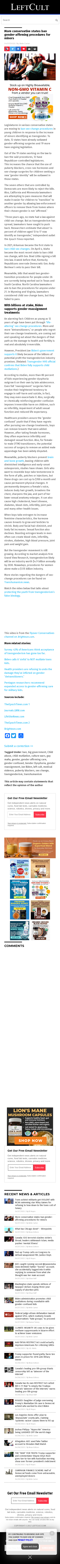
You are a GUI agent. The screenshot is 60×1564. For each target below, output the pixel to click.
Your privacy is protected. (17, 823)
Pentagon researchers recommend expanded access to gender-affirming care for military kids (28, 686)
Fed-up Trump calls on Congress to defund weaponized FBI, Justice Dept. (33, 1253)
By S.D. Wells (31, 1348)
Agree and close (30, 1546)
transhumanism (33, 774)
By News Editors (32, 1232)
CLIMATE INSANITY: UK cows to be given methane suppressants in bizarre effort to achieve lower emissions (34, 1331)
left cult (37, 766)
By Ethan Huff (31, 1279)
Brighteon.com (12, 728)
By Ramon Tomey (32, 1322)
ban (24, 752)
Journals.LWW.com (14, 710)
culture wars (38, 755)
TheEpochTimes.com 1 (17, 704)
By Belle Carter (32, 1223)
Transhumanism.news (16, 582)
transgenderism (13, 774)
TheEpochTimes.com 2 (17, 722)
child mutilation (21, 755)
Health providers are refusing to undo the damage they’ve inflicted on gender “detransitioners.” (28, 673)
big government (37, 752)
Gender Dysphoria (35, 763)
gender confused (14, 763)
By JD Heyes (30, 1211)
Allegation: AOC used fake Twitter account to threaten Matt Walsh (31, 1442)
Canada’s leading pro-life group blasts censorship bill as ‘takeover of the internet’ (34, 1371)
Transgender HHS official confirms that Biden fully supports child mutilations (29, 365)
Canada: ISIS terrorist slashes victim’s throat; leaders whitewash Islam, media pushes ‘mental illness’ (34, 1240)
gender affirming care (33, 759)
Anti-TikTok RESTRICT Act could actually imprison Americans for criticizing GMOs (34, 1343)
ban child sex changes (17, 248)
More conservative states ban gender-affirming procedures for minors (34, 1218)
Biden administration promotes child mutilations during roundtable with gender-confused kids (33, 1301)
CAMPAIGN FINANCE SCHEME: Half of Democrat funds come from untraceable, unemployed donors (35, 1473)
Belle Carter (25, 43)
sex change (42, 770)
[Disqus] (30, 988)
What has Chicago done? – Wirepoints (33, 1229)
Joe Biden (26, 766)
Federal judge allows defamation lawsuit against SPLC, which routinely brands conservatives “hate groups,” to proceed (35, 1316)
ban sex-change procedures (37, 128)
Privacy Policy (25, 1540)
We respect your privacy (40, 1517)
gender (16, 759)
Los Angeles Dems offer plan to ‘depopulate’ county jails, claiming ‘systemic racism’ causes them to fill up (34, 1418)
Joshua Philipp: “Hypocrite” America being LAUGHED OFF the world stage (33, 1431)
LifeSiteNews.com (14, 716)
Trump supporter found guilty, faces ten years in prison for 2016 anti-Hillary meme (35, 1357)
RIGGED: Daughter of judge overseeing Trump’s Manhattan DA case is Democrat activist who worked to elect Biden (34, 1403)
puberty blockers (24, 770)
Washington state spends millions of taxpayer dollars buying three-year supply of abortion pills (33, 1287)
